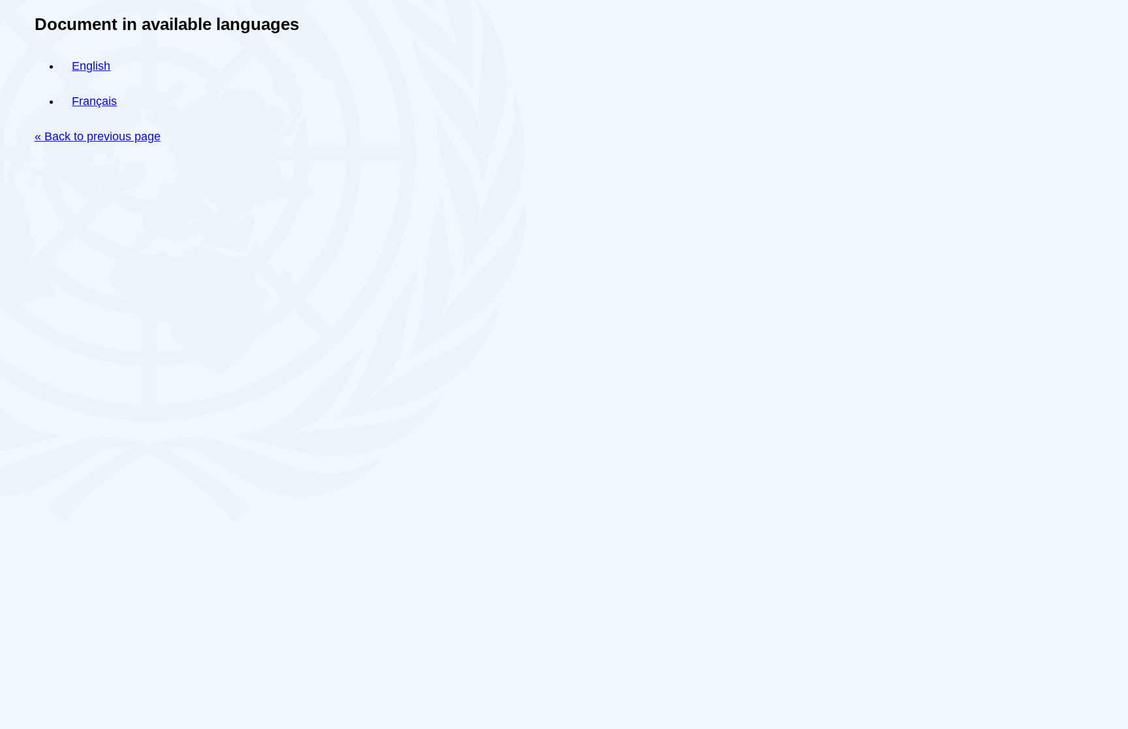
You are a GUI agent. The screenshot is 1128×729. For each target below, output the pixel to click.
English (91, 65)
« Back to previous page (98, 136)
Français (94, 101)
